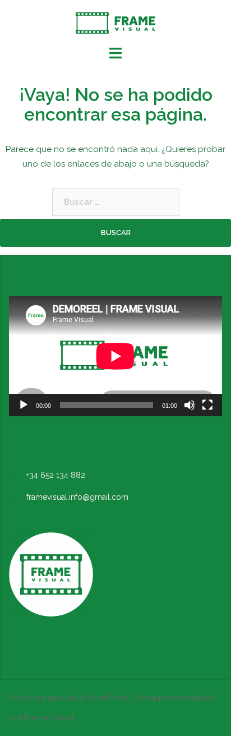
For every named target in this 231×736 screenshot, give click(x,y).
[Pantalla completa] (207, 405)
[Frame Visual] (115, 22)
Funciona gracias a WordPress (68, 698)
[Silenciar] (189, 405)
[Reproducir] (23, 405)
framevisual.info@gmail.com (77, 497)
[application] (115, 356)
